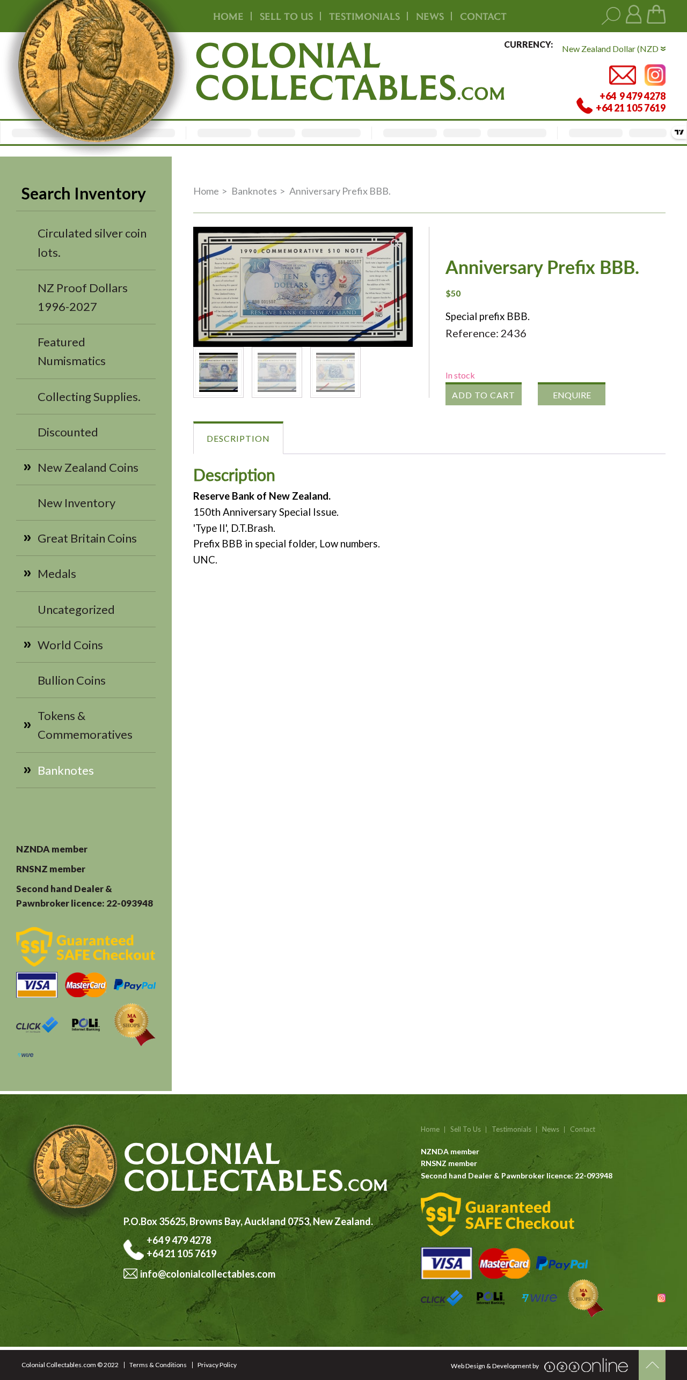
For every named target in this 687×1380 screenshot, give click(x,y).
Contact (483, 16)
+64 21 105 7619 (181, 1253)
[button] (395, 244)
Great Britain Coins (87, 538)
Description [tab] (238, 438)
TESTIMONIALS (364, 16)
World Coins (70, 644)
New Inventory (76, 502)
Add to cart (483, 395)
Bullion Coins (72, 680)
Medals (57, 573)
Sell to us (286, 16)
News (430, 16)
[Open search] (611, 16)
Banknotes (66, 770)
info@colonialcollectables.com (207, 1273)
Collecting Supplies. (89, 396)
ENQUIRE (572, 395)
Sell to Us (465, 1129)
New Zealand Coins (88, 467)
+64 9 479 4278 (180, 1240)
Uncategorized (76, 609)
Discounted (68, 432)
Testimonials (511, 1129)
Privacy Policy (217, 1365)
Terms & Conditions (158, 1365)
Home (228, 16)
